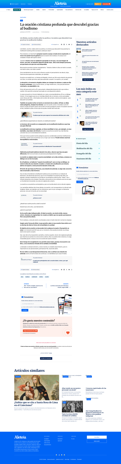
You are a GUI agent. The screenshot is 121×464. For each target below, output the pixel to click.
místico (41, 276)
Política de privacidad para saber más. (47, 307)
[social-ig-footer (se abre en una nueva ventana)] (64, 455)
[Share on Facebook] (61, 44)
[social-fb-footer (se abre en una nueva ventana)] (59, 455)
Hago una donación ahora (29, 330)
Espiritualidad (60, 9)
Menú (9, 9)
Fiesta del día (82, 143)
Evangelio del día (83, 154)
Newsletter (60, 438)
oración (47, 276)
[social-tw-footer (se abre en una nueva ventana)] (61, 455)
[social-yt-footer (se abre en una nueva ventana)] (56, 455)
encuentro (65, 376)
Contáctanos (73, 459)
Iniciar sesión (90, 4)
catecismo (18, 376)
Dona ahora (105, 4)
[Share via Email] (69, 44)
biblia (64, 402)
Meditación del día (84, 148)
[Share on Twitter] (66, 44)
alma (22, 276)
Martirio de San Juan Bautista (65, 6)
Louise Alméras (35, 32)
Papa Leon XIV (95, 9)
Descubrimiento (69, 9)
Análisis (37, 9)
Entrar (50, 353)
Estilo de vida (78, 9)
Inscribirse (25, 310)
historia (88, 399)
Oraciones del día (83, 159)
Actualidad (86, 9)
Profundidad (51, 9)
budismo (27, 276)
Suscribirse (96, 437)
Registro (97, 4)
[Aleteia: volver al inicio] (60, 3)
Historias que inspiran (28, 9)
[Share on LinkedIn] (64, 44)
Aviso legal (67, 459)
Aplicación (60, 440)
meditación (34, 276)
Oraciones (16, 9)
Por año (73, 438)
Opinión (44, 9)
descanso (89, 376)
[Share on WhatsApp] (71, 44)
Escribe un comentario (46, 358)
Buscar (30, 4)
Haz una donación (51, 459)
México (102, 9)
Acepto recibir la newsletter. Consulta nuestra (39, 307)
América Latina (110, 9)
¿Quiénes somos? (60, 459)
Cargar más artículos (88, 79)
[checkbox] (21, 307)
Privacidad (79, 459)
